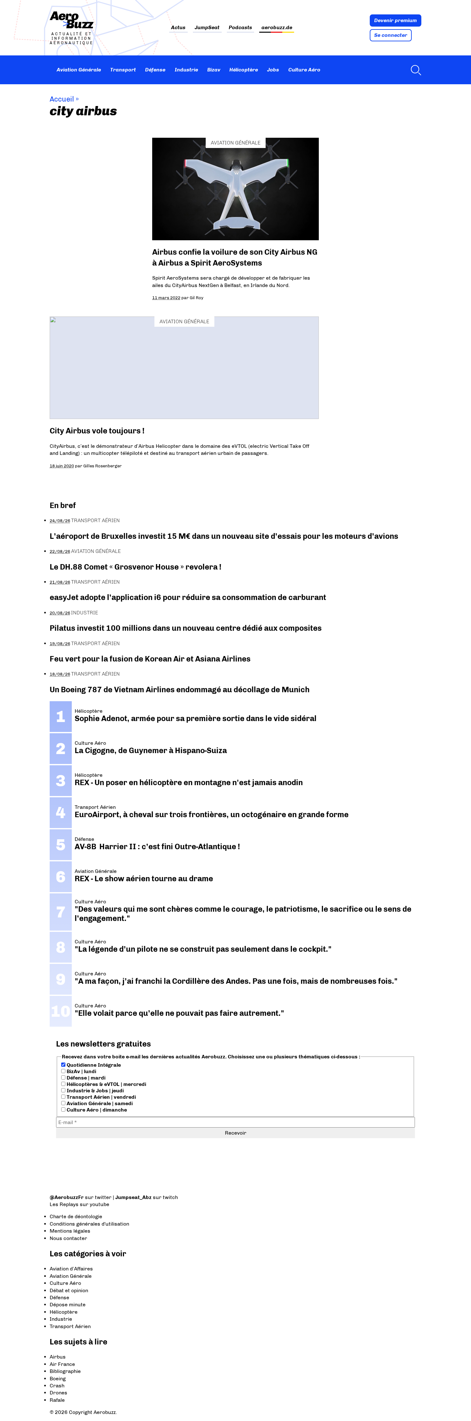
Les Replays (64, 1204)
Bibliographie (65, 1371)
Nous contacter (68, 1238)
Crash (57, 1386)
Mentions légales (70, 1231)
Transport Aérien (95, 520)
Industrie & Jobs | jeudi (94, 1091)
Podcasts (240, 28)
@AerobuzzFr (67, 1197)
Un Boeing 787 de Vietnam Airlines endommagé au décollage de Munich (180, 689)
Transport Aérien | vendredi (100, 1097)
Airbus (58, 1357)
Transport (123, 70)
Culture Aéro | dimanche (96, 1110)
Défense (155, 70)
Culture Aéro (304, 70)
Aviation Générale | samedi (99, 1103)
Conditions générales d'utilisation (89, 1224)
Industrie (186, 70)
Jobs (273, 70)
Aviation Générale (79, 70)
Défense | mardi (85, 1078)
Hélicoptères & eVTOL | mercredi (105, 1084)
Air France (62, 1364)
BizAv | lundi (80, 1071)
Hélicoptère (243, 70)
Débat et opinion (69, 1290)
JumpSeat (207, 28)
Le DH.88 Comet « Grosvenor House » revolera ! (135, 566)
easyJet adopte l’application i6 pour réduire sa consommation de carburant (189, 597)
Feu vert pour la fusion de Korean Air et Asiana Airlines (150, 658)
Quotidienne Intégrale (93, 1065)
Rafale (57, 1400)
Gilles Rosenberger (102, 465)
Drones (58, 1393)
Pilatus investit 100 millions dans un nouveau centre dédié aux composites (186, 628)
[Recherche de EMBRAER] (414, 70)
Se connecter (390, 35)
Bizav (213, 70)
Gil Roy (196, 297)
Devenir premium (395, 20)
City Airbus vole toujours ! (97, 430)
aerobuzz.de (276, 28)
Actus (178, 28)
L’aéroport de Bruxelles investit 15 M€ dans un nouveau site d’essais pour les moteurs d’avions (224, 536)
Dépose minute (68, 1305)
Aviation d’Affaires (71, 1269)
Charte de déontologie (76, 1216)
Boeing (58, 1379)
